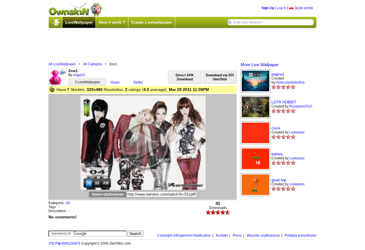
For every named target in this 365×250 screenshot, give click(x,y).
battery (277, 154)
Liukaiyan (297, 132)
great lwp (278, 180)
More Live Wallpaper (260, 64)
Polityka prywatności (301, 235)
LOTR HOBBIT (283, 102)
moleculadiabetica (290, 82)
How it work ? (112, 22)
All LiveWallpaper (62, 64)
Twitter (138, 82)
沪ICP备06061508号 (64, 243)
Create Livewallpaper (151, 22)
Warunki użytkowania (263, 235)
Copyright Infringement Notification (184, 235)
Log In (281, 8)
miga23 (79, 75)
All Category (92, 64)
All (68, 203)
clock (275, 128)
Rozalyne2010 (300, 106)
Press (237, 235)
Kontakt (222, 235)
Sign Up (267, 8)
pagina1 (277, 74)
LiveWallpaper (79, 22)
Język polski (303, 8)
